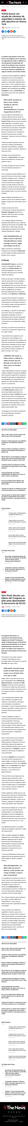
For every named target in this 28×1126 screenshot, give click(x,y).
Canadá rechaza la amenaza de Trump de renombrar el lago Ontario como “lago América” (13, 466)
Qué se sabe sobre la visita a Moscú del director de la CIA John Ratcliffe (13, 435)
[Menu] (2, 2)
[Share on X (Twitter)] (5, 31)
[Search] (23, 2)
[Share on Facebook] (2, 31)
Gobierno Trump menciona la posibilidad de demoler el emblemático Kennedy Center (13, 442)
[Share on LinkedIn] (8, 31)
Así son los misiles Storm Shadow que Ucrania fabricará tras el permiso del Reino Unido (12, 482)
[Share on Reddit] (11, 31)
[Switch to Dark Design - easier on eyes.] (26, 2)
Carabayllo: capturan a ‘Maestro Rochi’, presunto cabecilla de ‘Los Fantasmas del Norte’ (15, 569)
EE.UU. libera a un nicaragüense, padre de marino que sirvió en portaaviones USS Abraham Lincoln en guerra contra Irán (14, 458)
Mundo (3, 10)
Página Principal (5, 6)
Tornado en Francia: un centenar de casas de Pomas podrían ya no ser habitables (13, 489)
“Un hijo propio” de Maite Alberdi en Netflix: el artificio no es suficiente (17, 514)
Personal (8, 27)
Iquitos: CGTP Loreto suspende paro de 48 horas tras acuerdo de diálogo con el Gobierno (17, 529)
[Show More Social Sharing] (17, 31)
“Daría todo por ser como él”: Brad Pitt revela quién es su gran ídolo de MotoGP (17, 522)
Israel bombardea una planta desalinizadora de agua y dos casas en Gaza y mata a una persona (13, 474)
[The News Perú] (13, 2)
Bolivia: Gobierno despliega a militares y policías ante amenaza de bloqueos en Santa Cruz (13, 450)
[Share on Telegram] (14, 31)
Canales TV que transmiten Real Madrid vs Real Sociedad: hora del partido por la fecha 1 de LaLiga (15, 579)
